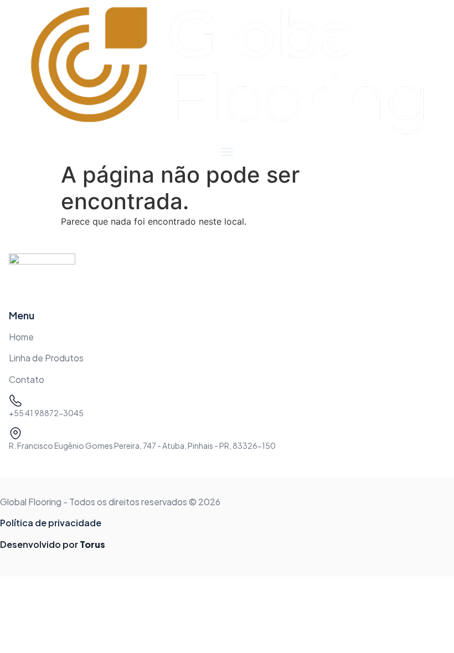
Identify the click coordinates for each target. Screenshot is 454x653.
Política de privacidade (50, 522)
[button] (227, 152)
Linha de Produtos (46, 358)
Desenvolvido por (52, 544)
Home (21, 337)
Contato (26, 379)
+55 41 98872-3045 (46, 413)
